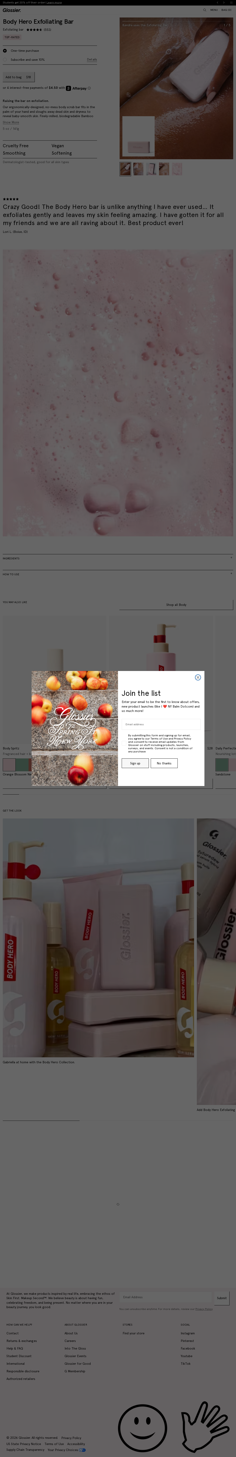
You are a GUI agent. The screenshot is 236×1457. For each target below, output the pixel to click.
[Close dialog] (198, 677)
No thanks (164, 763)
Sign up (135, 763)
